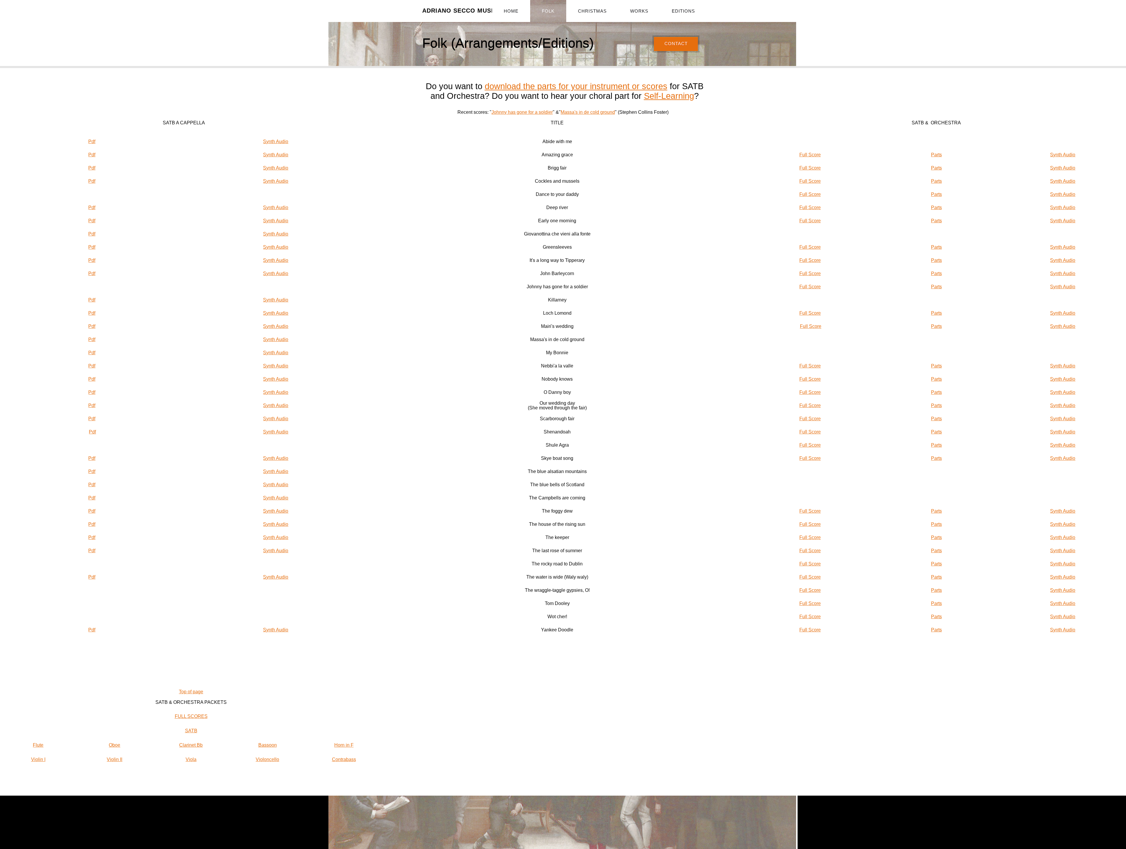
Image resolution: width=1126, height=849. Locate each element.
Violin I (38, 759)
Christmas (592, 11)
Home (511, 11)
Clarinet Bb (191, 745)
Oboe (114, 745)
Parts (936, 154)
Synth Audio (275, 141)
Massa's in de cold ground (588, 112)
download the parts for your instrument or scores (576, 86)
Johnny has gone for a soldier (522, 112)
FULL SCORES (191, 716)
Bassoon (267, 745)
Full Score (810, 154)
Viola (191, 759)
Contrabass (344, 759)
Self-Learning (669, 96)
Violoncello (267, 759)
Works (639, 11)
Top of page (191, 691)
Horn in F (344, 745)
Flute (38, 745)
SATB (191, 730)
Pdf (91, 141)
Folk (548, 11)
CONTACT (676, 43)
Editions (683, 11)
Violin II (114, 759)
